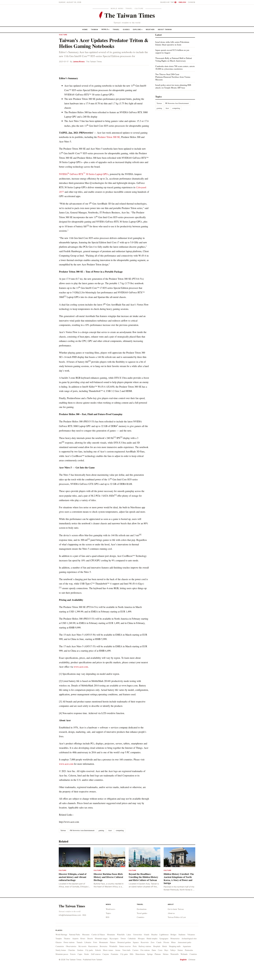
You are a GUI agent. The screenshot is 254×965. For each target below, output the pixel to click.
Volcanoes (191, 934)
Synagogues (163, 938)
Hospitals (156, 946)
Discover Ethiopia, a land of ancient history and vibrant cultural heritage (72, 877)
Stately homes (61, 950)
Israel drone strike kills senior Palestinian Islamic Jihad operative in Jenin (172, 43)
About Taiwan (165, 29)
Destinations (142, 909)
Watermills (174, 954)
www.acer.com (81, 666)
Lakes (129, 934)
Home (85, 29)
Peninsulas (189, 950)
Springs (150, 954)
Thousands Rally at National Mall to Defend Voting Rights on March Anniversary (173, 59)
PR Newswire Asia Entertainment (82, 830)
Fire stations (145, 950)
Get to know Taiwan (176, 909)
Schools (98, 950)
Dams (154, 950)
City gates (124, 954)
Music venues (108, 950)
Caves (160, 950)
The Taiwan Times (72, 905)
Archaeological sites (189, 938)
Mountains (111, 934)
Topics (108, 913)
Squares (136, 942)
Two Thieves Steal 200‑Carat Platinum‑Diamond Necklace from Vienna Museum (172, 77)
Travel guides (142, 913)
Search (163, 2)
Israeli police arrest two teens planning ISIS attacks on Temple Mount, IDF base (173, 86)
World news (110, 909)
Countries (140, 917)
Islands (146, 934)
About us (171, 913)
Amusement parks (184, 942)
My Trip (171, 2)
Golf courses (96, 954)
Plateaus (158, 954)
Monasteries (175, 938)
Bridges (173, 934)
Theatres (67, 938)
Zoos (153, 942)
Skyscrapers (114, 938)
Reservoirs (145, 942)
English (182, 2)
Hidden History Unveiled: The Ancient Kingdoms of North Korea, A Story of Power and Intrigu (179, 878)
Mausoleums (140, 954)
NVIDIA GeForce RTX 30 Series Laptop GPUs (83, 174)
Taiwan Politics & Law (177, 917)
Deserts (90, 938)
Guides (126, 29)
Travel (116, 29)
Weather (150, 29)
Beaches (154, 934)
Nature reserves (125, 946)
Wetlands (184, 954)
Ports (135, 946)
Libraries (87, 942)
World (104, 29)
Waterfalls (121, 934)
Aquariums (187, 946)
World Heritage (61, 934)
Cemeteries (60, 946)
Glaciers (59, 942)
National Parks (74, 934)
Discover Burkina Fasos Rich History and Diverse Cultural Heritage (108, 877)
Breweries (103, 946)
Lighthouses (164, 934)
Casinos (135, 950)
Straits (86, 954)
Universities (137, 934)
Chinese (191, 2)
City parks (89, 950)
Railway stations (145, 946)
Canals (159, 942)
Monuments (103, 942)
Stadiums (181, 934)
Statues (180, 950)
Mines (173, 942)
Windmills (113, 946)
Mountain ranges (101, 938)
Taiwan (94, 29)
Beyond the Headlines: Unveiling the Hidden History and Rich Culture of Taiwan (143, 877)
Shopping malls (175, 946)
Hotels (164, 946)
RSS (84, 915)
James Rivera (79, 61)
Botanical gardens (124, 942)
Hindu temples (152, 938)
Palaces (112, 942)
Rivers (82, 938)
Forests (73, 954)
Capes (80, 954)
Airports (75, 938)
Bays (166, 950)
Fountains (114, 954)
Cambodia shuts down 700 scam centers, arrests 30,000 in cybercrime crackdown (175, 67)
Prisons (166, 942)
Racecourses (93, 946)
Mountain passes (62, 954)
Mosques (141, 938)
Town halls (126, 950)
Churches (71, 950)
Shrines (166, 954)
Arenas (117, 950)
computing (120, 830)
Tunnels (80, 942)
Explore (137, 29)
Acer (110, 830)
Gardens (80, 950)
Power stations (69, 942)
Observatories (71, 946)
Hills (131, 954)
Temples (59, 938)
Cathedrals (132, 938)
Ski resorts (82, 946)
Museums (86, 934)
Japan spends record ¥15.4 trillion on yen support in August (172, 51)
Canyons (106, 954)
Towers (123, 938)
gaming (101, 830)
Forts (95, 942)
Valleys (173, 950)
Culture (63, 35)
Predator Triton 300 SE (109, 137)
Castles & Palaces (98, 934)
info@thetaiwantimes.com (70, 915)
